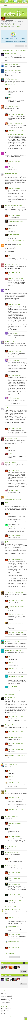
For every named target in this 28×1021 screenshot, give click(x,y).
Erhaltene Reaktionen (13, 24)
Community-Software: (14, 1016)
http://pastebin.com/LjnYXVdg (12, 499)
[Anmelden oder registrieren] (22, 1)
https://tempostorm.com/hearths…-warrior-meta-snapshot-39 (17, 133)
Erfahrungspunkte (5, 26)
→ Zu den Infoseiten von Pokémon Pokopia (14, 41)
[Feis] (13, 979)
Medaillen (17, 26)
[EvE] (8, 979)
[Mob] (16, 967)
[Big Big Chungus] (5, 979)
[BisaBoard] (3, 1)
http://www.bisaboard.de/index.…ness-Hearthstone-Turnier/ (15, 83)
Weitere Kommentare (14, 957)
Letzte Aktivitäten (16, 51)
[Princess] (10, 967)
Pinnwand (5, 51)
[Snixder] (2, 979)
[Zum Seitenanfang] (25, 1018)
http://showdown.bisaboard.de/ (16, 240)
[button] (26, 1)
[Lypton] (5, 967)
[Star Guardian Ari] (13, 967)
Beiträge (3, 24)
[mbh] (10, 979)
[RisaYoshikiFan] (19, 967)
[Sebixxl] (2, 967)
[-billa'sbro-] (8, 967)
